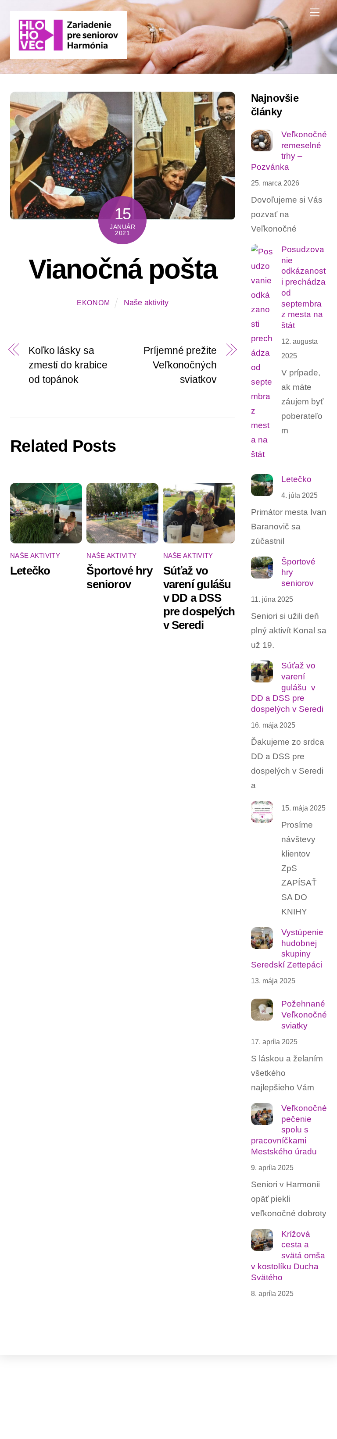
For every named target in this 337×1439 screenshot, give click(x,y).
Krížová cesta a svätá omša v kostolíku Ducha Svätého (288, 1255)
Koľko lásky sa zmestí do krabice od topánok (68, 365)
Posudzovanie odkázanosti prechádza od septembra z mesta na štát (303, 287)
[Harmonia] (68, 55)
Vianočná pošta (123, 269)
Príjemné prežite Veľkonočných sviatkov (179, 365)
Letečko (30, 570)
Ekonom (93, 303)
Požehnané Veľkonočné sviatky (304, 1014)
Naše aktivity (146, 302)
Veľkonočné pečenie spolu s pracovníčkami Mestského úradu (289, 1129)
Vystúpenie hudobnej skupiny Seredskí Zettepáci (287, 948)
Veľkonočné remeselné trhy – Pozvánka (289, 150)
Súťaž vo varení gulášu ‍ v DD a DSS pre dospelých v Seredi (199, 598)
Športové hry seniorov (119, 577)
